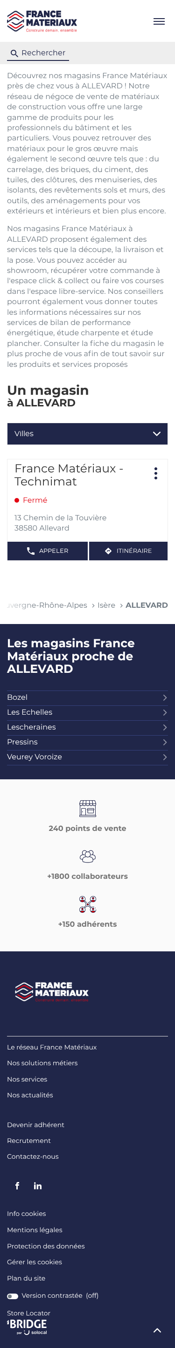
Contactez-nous (33, 1157)
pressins (22, 742)
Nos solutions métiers (42, 1063)
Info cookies (26, 1214)
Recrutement (29, 1141)
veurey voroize (34, 757)
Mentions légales (35, 1231)
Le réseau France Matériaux (52, 1047)
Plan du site (26, 1278)
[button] (159, 21)
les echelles (29, 713)
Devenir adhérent (35, 1125)
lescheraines (31, 727)
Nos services (27, 1080)
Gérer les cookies (34, 1262)
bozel (17, 698)
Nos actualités (30, 1095)
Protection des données (46, 1247)
